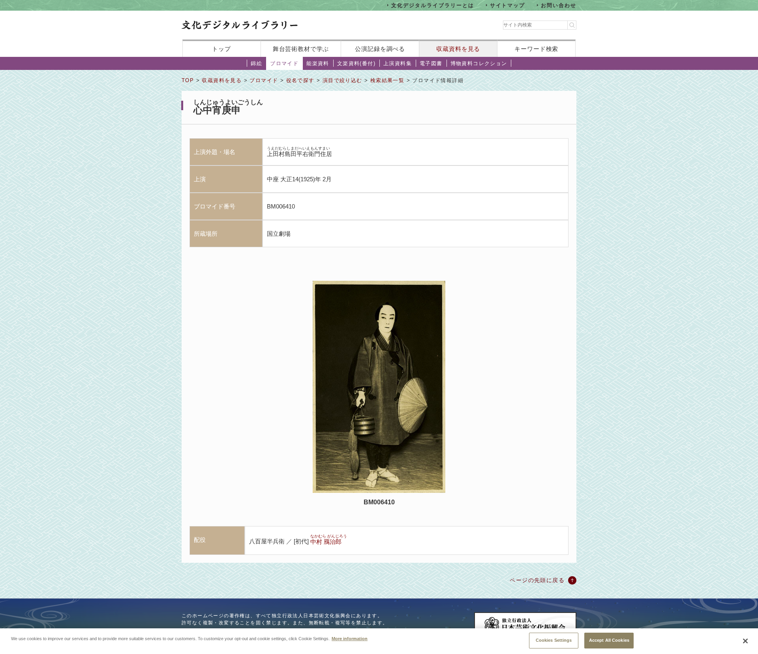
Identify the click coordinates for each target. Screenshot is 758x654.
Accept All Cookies (609, 640)
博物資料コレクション (478, 63)
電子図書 (431, 63)
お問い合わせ (558, 5)
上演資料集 (397, 63)
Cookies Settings (554, 640)
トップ (221, 48)
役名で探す (300, 80)
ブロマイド (284, 63)
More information (350, 638)
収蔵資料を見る (458, 48)
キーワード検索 (536, 48)
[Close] (745, 641)
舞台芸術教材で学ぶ (301, 48)
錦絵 (256, 63)
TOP (188, 80)
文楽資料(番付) (356, 63)
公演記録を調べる (380, 48)
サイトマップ (507, 5)
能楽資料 (317, 63)
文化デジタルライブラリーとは (432, 5)
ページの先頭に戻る (537, 580)
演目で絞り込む (342, 80)
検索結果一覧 (387, 80)
